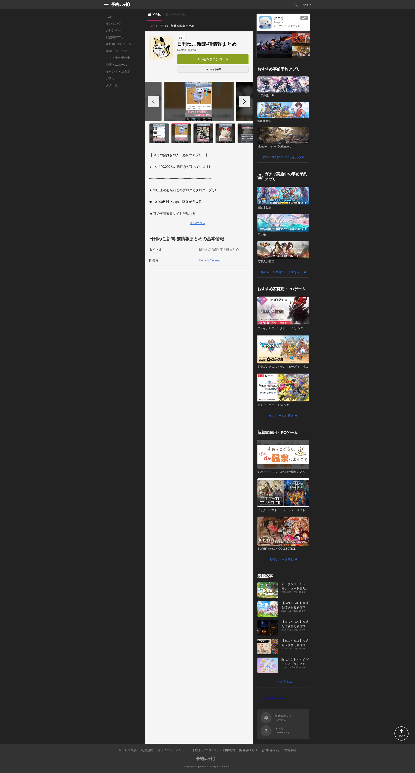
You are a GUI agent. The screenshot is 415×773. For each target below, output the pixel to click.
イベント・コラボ (118, 71)
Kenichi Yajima (186, 50)
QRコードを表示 (213, 69)
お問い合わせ (271, 750)
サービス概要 (128, 750)
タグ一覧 (112, 85)
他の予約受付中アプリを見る (281, 157)
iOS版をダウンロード (213, 59)
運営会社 (290, 750)
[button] (244, 101)
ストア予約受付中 (118, 58)
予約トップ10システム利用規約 (213, 750)
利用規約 (147, 750)
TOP (109, 16)
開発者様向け (248, 750)
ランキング (113, 23)
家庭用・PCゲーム (118, 44)
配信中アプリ (115, 37)
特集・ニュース (116, 64)
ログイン (306, 4)
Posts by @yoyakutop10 (273, 698)
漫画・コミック (116, 51)
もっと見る (281, 681)
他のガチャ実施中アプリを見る (281, 272)
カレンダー (113, 30)
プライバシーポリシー (173, 750)
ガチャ (110, 78)
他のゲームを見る (281, 415)
